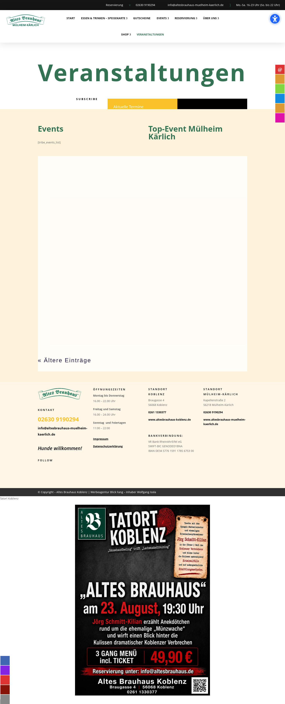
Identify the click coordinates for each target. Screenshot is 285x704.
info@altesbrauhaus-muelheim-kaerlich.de (196, 5)
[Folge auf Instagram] (15, 5)
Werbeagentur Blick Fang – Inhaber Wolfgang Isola (123, 492)
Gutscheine (141, 18)
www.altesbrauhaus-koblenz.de (169, 419)
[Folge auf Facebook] (5, 5)
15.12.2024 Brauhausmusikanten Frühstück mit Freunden (86, 335)
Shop (125, 34)
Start (70, 18)
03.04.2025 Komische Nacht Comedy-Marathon (77, 272)
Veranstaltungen (150, 34)
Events (162, 18)
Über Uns (210, 18)
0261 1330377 (157, 412)
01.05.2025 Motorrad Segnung (64, 240)
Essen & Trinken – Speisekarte (103, 18)
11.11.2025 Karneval (56, 209)
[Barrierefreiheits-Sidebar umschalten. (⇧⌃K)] (275, 19)
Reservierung (114, 5)
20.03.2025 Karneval (56, 303)
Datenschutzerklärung (108, 446)
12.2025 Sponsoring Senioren (63, 177)
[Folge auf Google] (25, 5)
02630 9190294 (145, 5)
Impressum (100, 439)
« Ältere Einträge (64, 360)
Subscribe (87, 99)
